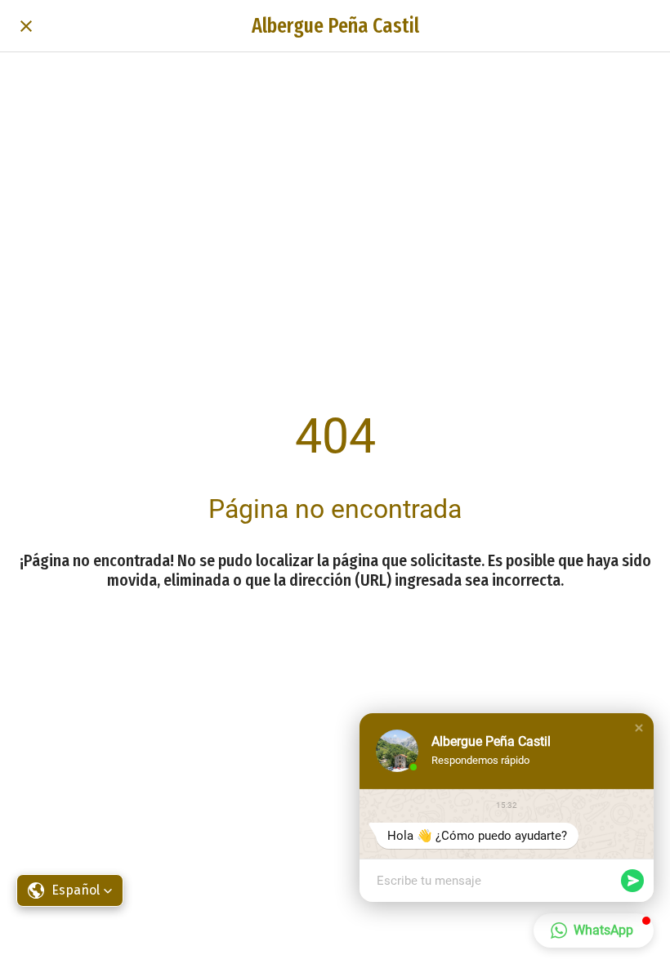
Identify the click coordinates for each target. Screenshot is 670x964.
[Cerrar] (26, 26)
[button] (639, 728)
